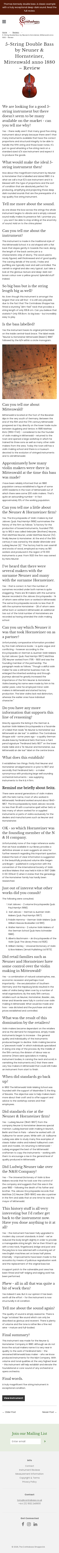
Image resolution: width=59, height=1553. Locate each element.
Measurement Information (29, 1473)
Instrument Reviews (29, 1469)
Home (4, 32)
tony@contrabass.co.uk (29, 1500)
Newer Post (48, 1412)
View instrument (13, 1398)
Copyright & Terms (30, 1477)
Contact (29, 1465)
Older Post (10, 1412)
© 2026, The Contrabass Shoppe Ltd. (28, 1547)
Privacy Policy (29, 1481)
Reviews (16, 32)
